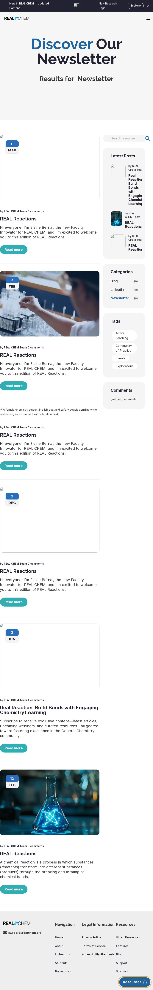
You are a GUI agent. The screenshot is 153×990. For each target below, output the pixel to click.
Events (120, 358)
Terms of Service (94, 946)
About (59, 946)
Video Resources (128, 937)
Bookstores (63, 971)
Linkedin (117, 290)
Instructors (62, 954)
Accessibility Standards (98, 954)
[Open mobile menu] (148, 18)
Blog (114, 281)
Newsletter (120, 298)
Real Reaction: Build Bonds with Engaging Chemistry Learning (49, 710)
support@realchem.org (24, 932)
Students (61, 963)
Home (59, 937)
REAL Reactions (18, 219)
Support (121, 963)
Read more (14, 250)
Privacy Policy (91, 937)
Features (122, 946)
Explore (136, 5)
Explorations (124, 366)
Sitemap (122, 971)
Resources (132, 982)
